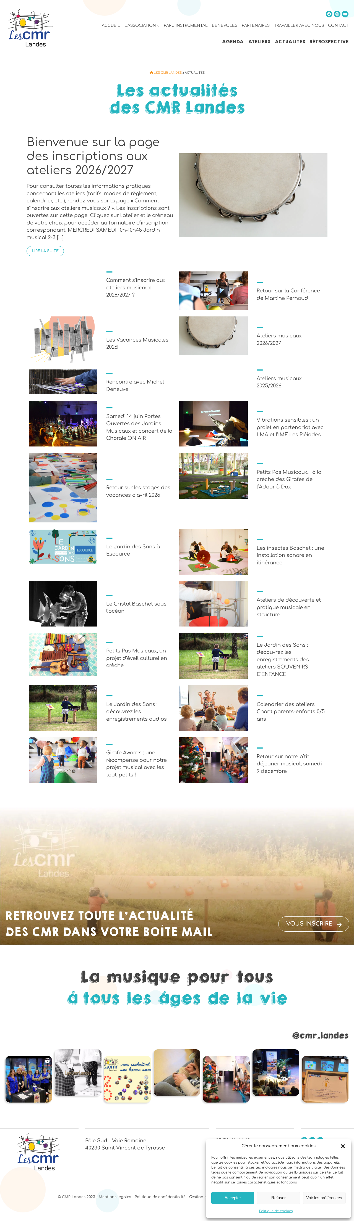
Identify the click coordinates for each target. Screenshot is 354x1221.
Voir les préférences (324, 1197)
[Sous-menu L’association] (158, 26)
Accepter (233, 1197)
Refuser (278, 1197)
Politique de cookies (276, 1211)
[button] (343, 1146)
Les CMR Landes (167, 73)
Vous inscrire (309, 924)
